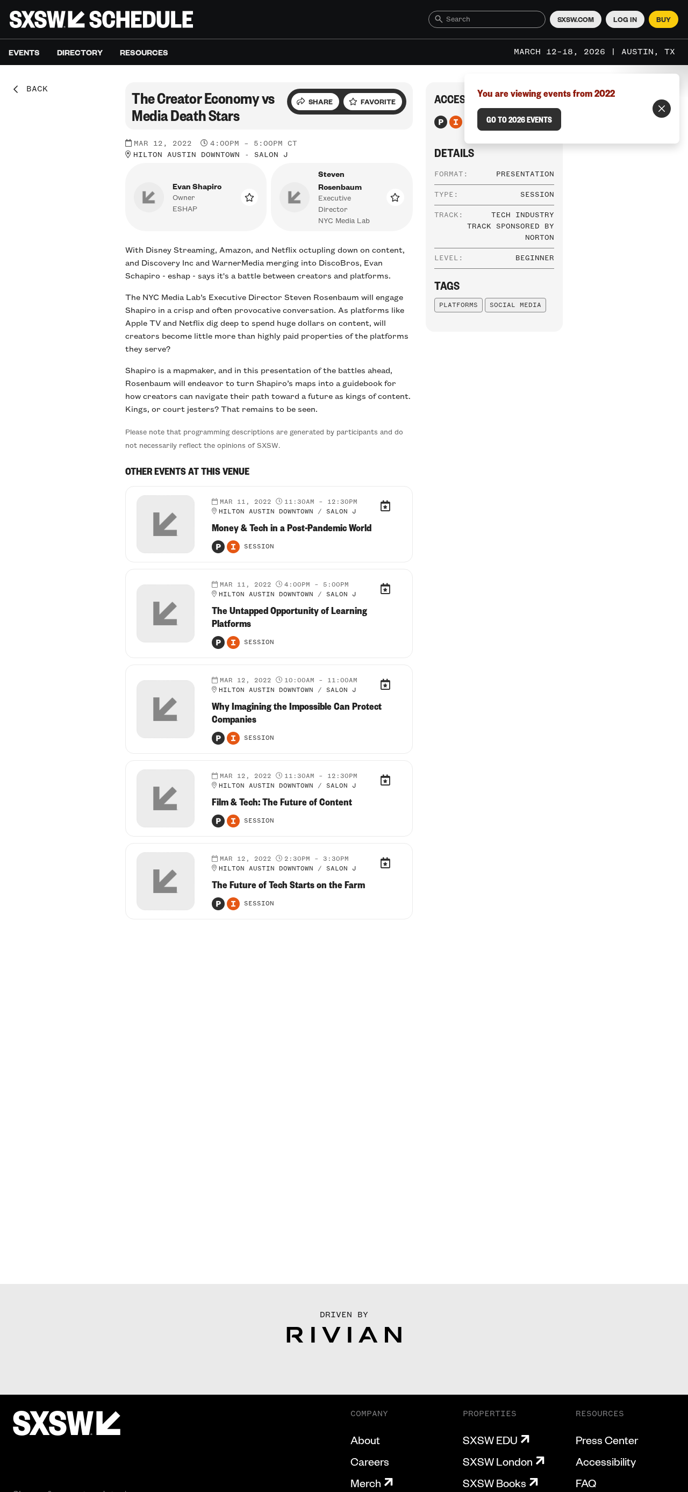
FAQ (586, 1482)
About (365, 1439)
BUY (663, 19)
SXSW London (498, 1461)
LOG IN (625, 19)
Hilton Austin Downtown (186, 155)
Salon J (271, 155)
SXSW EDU (490, 1439)
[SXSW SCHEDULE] (101, 19)
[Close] (662, 108)
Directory (80, 52)
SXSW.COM (575, 19)
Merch (365, 1482)
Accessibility (606, 1461)
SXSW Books (494, 1482)
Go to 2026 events (519, 119)
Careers (369, 1461)
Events (24, 52)
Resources (144, 52)
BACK (33, 89)
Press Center (607, 1439)
